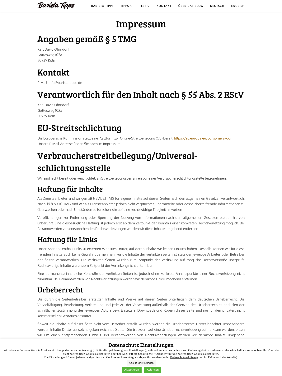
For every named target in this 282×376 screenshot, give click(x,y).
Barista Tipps (102, 6)
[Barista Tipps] (56, 5)
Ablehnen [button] (153, 369)
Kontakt (164, 6)
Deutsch (217, 6)
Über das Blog (190, 6)
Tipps (124, 6)
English (238, 6)
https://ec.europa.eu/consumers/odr (203, 138)
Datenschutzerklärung (184, 357)
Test (142, 6)
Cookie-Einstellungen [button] (141, 362)
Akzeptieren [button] (131, 369)
